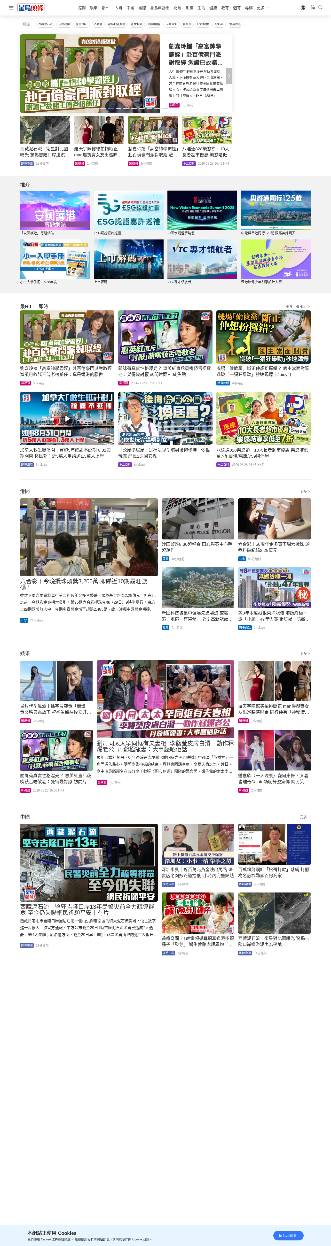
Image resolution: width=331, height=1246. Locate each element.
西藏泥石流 (45, 24)
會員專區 (235, 24)
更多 (303, 491)
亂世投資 (137, 24)
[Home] (31, 7)
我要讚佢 (154, 24)
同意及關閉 (287, 1236)
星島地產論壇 (117, 24)
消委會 (98, 24)
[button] (229, 76)
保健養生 (135, 163)
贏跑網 (187, 24)
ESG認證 (203, 24)
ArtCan (219, 24)
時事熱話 (223, 383)
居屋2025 (82, 24)
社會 (24, 620)
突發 (165, 558)
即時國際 (81, 163)
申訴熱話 (189, 163)
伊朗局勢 (64, 24)
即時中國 (27, 163)
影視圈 (25, 383)
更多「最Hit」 (296, 306)
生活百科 (125, 464)
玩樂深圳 (171, 24)
